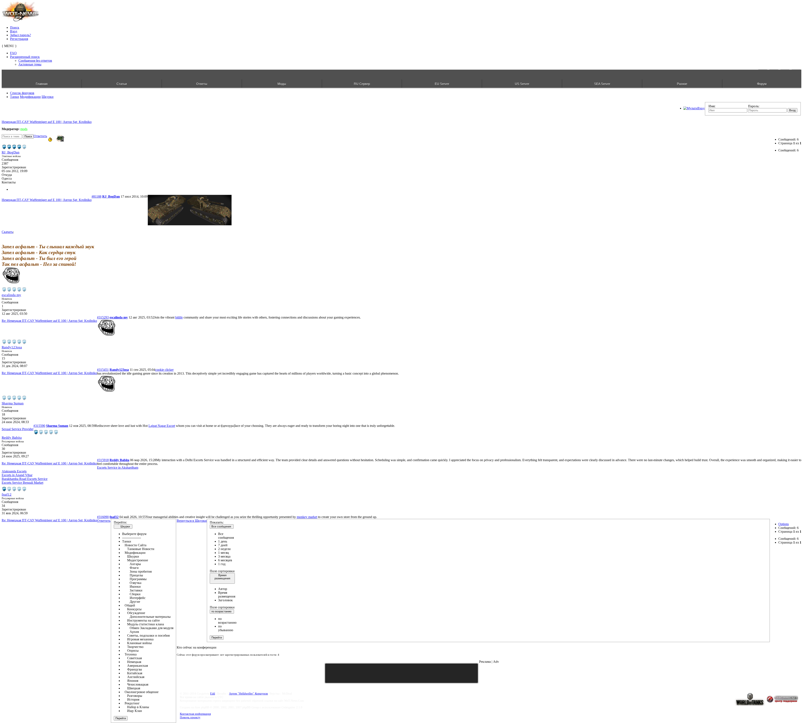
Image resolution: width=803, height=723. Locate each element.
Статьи (121, 84)
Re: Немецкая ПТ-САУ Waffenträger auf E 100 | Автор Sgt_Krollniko (49, 320)
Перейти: (120, 522)
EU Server (442, 84)
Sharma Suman (13, 403)
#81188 (96, 196)
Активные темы (29, 64)
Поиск (14, 27)
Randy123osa (12, 347)
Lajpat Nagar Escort (161, 425)
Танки (14, 97)
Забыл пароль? (20, 35)
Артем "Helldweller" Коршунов (248, 693)
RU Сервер (362, 84)
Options (783, 524)
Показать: (217, 522)
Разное (682, 84)
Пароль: (753, 106)
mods (23, 129)
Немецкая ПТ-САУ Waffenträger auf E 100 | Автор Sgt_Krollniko (47, 122)
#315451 (103, 369)
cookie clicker (164, 369)
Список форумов (22, 93)
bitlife (179, 317)
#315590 (39, 425)
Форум (761, 84)
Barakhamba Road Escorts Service (24, 479)
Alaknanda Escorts (14, 471)
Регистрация (19, 39)
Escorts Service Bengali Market (22, 482)
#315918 (103, 460)
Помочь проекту (190, 717)
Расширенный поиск (25, 57)
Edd (212, 693)
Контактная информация (195, 713)
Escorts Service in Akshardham (117, 467)
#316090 (103, 517)
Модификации (30, 97)
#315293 (103, 317)
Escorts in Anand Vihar (17, 475)
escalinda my (11, 295)
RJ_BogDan (10, 152)
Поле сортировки (222, 571)
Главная (41, 84)
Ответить (40, 136)
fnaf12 (7, 495)
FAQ (13, 53)
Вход (13, 31)
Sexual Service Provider (17, 429)
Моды (281, 84)
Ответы (201, 84)
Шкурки (48, 97)
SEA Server (602, 84)
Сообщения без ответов (35, 60)
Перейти (120, 718)
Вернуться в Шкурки (192, 520)
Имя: (711, 106)
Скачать (7, 232)
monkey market (307, 517)
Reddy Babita (12, 438)
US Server (522, 84)
